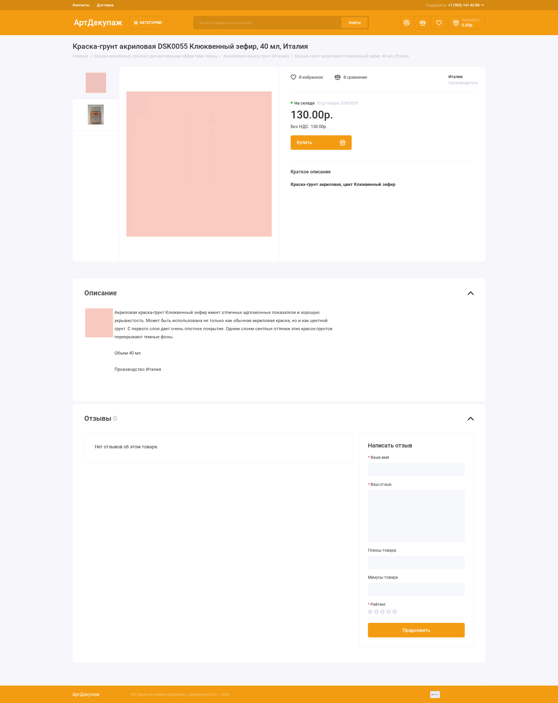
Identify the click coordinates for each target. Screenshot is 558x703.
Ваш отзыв (381, 484)
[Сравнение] (422, 22)
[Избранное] (439, 22)
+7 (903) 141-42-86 (453, 5)
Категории (151, 22)
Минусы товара (383, 577)
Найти (355, 22)
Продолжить (416, 630)
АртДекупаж (98, 22)
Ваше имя (380, 457)
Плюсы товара (382, 550)
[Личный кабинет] (406, 22)
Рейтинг (378, 604)
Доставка (105, 5)
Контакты (81, 5)
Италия (455, 76)
